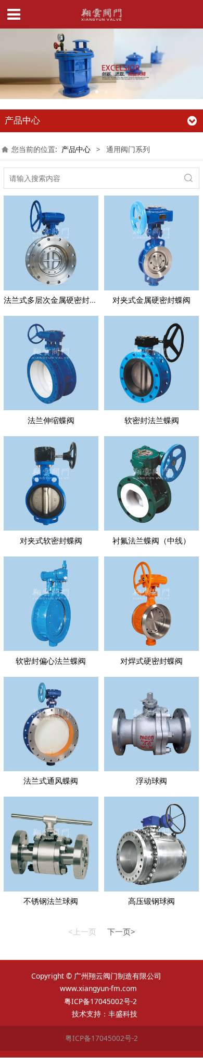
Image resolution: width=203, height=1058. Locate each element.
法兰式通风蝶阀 (50, 780)
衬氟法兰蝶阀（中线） (151, 540)
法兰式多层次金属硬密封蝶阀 (54, 300)
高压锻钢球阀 (151, 901)
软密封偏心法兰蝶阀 (51, 661)
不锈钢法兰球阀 (50, 901)
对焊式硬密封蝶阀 (151, 661)
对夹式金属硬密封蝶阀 (151, 300)
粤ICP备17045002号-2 (101, 1001)
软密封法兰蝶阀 (151, 420)
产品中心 (76, 149)
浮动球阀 (151, 780)
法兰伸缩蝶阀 (51, 420)
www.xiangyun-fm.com (98, 988)
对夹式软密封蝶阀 (51, 540)
